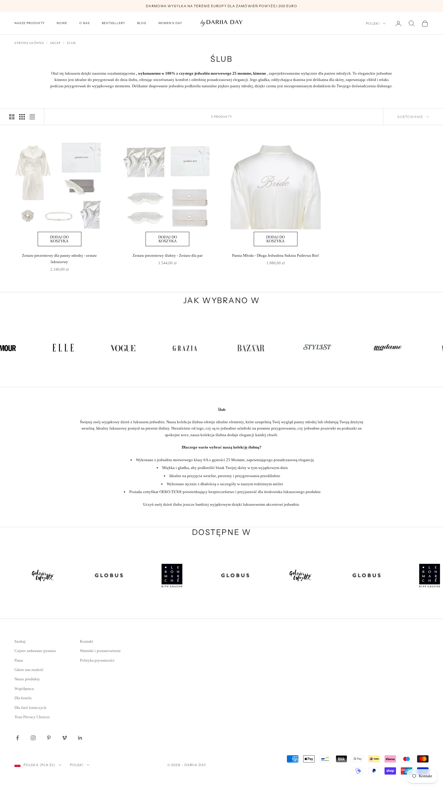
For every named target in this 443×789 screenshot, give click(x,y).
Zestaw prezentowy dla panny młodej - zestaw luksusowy (59, 258)
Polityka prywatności (97, 660)
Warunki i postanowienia (100, 650)
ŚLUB (71, 43)
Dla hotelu (23, 698)
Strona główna (29, 43)
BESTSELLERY (113, 23)
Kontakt (86, 641)
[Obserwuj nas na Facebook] (17, 738)
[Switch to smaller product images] (22, 117)
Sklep (55, 43)
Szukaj (20, 641)
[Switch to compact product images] (32, 117)
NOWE (62, 23)
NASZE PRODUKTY (29, 23)
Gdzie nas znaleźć (29, 669)
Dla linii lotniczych (30, 707)
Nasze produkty (27, 679)
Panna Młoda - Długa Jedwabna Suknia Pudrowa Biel (275, 255)
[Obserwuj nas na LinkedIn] (80, 738)
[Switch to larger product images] (11, 117)
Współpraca (24, 688)
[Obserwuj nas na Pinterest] (49, 738)
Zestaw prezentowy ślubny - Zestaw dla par (168, 255)
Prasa (18, 660)
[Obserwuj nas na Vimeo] (64, 738)
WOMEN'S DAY (170, 23)
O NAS (84, 23)
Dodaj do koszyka (59, 239)
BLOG (141, 23)
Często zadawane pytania (35, 650)
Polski (373, 23)
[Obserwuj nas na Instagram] (33, 738)
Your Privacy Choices (32, 717)
